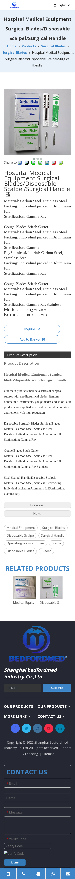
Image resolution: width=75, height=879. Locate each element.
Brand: (11, 315)
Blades (46, 551)
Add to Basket (30, 339)
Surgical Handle (52, 535)
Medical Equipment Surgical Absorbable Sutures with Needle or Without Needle (24, 602)
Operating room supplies (25, 543)
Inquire (29, 329)
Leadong (31, 754)
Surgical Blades (53, 527)
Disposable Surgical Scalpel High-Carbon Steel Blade (51, 602)
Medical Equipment (21, 527)
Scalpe (56, 543)
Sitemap (48, 754)
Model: (11, 310)
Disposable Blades (20, 551)
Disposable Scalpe (20, 535)
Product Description (22, 355)
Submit (14, 862)
